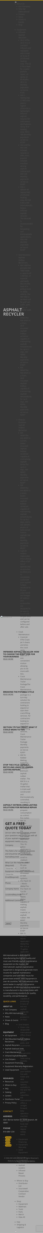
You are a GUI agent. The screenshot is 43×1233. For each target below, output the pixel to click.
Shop (19, 1201)
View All (21, 1217)
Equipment (21, 29)
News (20, 17)
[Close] (15, 1231)
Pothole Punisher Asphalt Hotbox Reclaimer (22, 425)
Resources (21, 1157)
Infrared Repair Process (21, 1173)
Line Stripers (23, 1024)
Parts (20, 1212)
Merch (21, 1214)
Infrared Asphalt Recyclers (22, 35)
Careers (21, 14)
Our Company (24, 6)
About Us (20, 4)
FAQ (18, 1222)
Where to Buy (22, 1180)
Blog (20, 24)
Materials (22, 1206)
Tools (20, 1209)
